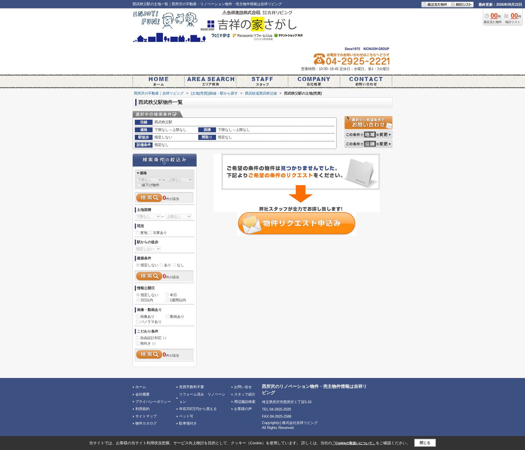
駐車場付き (188, 423)
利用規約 (142, 409)
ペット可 (186, 416)
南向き (148, 343)
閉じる (425, 443)
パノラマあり (151, 322)
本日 (173, 295)
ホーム (140, 387)
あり (167, 265)
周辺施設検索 (244, 402)
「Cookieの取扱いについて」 (354, 443)
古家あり (160, 233)
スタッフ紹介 (244, 394)
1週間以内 (178, 300)
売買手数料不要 (191, 387)
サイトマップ (146, 416)
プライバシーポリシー (153, 402)
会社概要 (142, 394)
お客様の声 (243, 409)
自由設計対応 (153, 338)
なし (180, 265)
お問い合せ (243, 387)
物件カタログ (146, 423)
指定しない (149, 265)
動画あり (177, 316)
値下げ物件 (150, 185)
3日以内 (147, 300)
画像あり (147, 316)
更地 (143, 233)
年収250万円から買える (198, 409)
